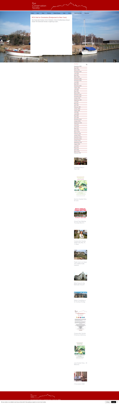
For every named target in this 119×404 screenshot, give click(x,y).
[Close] (117, 402)
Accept (113, 402)
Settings (107, 402)
